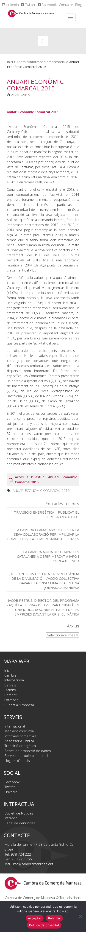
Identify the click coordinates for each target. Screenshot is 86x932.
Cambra (10, 675)
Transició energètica (20, 745)
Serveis (10, 685)
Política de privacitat (44, 925)
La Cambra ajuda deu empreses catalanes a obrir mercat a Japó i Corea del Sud (48, 556)
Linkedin (12, 4)
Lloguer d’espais (17, 760)
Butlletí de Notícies (19, 813)
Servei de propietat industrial (27, 755)
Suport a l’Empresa (19, 704)
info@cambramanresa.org (32, 864)
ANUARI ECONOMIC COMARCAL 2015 (41, 490)
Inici (10, 61)
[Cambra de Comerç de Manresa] (31, 17)
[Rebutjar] (80, 916)
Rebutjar (54, 918)
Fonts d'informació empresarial (41, 61)
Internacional (14, 680)
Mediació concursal (19, 731)
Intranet (11, 818)
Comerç (10, 695)
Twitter (30, 4)
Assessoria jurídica (19, 741)
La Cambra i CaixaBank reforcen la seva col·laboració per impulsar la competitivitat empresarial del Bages (43, 534)
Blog (78, 4)
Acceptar (34, 918)
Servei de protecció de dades (28, 750)
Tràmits (10, 690)
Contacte (66, 4)
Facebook (49, 4)
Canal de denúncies (20, 823)
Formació (11, 699)
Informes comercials (20, 736)
